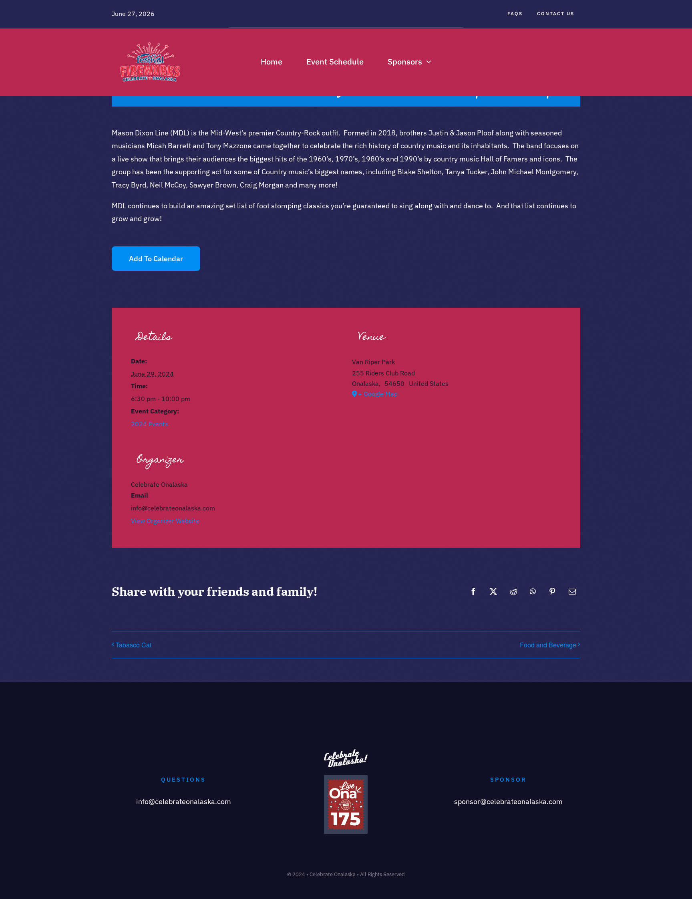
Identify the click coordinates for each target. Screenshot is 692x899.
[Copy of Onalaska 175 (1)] (346, 778)
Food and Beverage (548, 644)
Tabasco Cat (133, 644)
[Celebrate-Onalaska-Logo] (150, 37)
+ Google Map (378, 394)
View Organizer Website (165, 521)
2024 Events (149, 424)
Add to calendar (156, 258)
